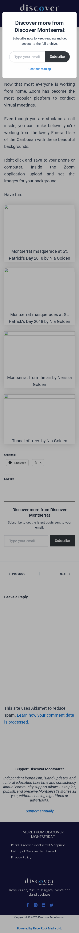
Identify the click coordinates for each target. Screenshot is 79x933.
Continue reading (39, 69)
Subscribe (57, 57)
